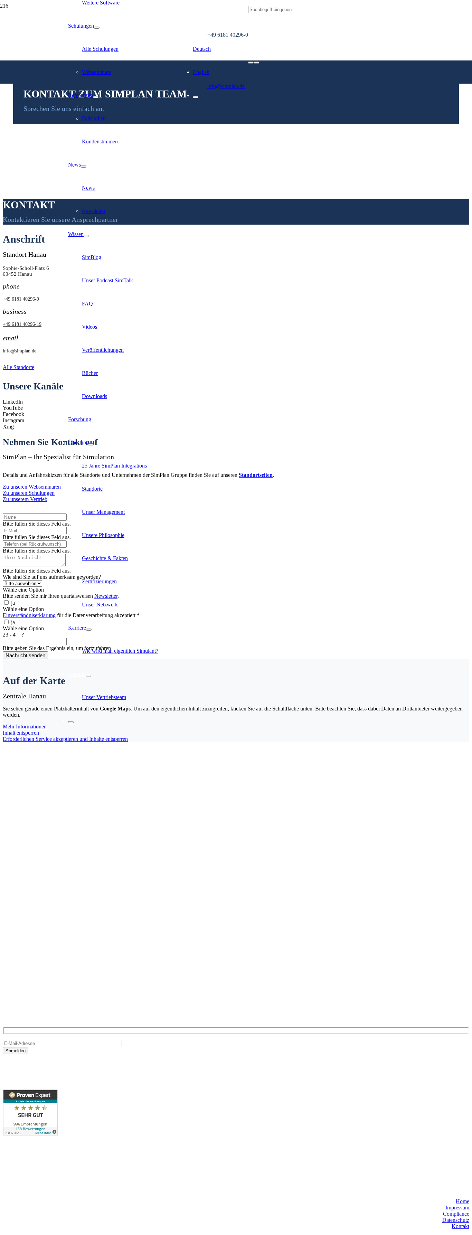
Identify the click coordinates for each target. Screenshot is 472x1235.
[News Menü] (83, 167)
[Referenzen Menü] (95, 97)
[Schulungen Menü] (97, 28)
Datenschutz (455, 1220)
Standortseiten (256, 475)
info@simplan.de (21, 982)
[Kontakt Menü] (88, 676)
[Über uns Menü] (91, 444)
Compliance (456, 1214)
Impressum (457, 1207)
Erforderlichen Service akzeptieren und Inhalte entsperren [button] (65, 739)
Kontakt (460, 1226)
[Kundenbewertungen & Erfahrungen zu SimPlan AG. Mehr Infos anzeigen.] (30, 1134)
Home (462, 1201)
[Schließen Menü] (71, 722)
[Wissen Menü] (86, 236)
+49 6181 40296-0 (23, 970)
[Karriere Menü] (89, 630)
